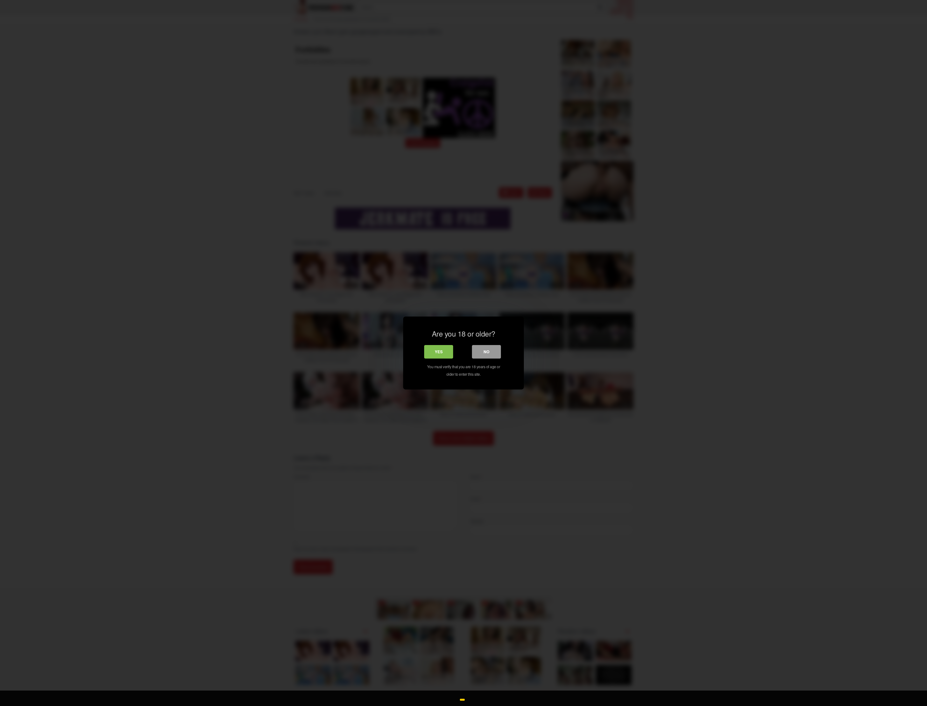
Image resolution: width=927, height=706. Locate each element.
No (486, 351)
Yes (439, 351)
